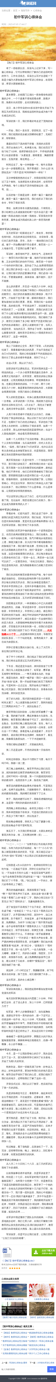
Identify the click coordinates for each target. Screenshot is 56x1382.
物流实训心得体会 (37, 1345)
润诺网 (23, 1379)
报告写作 (25, 10)
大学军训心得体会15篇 (39, 1349)
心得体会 (37, 10)
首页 (15, 10)
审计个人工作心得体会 (39, 1353)
